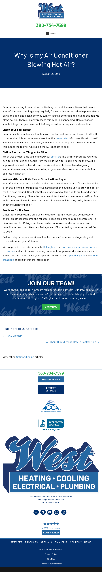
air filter (55, 156)
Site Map (51, 559)
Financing (60, 542)
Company (76, 542)
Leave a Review (51, 532)
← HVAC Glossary (12, 335)
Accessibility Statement (51, 563)
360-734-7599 (51, 25)
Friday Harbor (88, 246)
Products (31, 542)
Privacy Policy (51, 554)
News (87, 542)
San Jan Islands (71, 246)
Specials (46, 542)
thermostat (62, 138)
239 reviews (54, 528)
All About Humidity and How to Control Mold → (72, 341)
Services (16, 542)
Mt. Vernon (9, 251)
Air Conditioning (25, 356)
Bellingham (49, 246)
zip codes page (76, 255)
